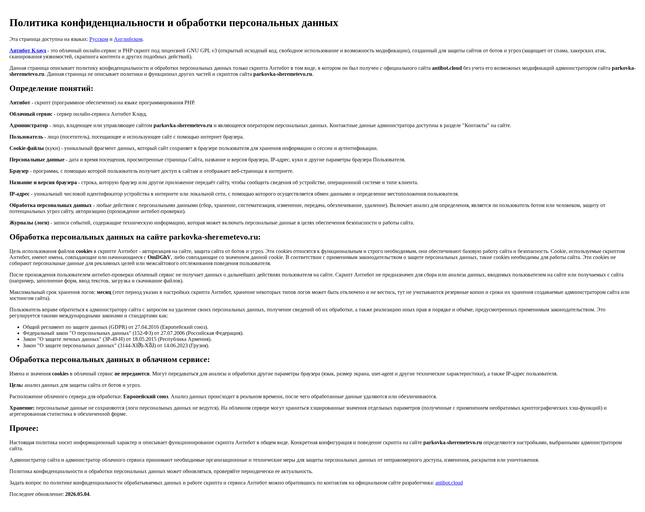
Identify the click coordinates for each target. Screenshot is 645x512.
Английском (128, 39)
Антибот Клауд (27, 50)
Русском (98, 39)
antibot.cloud (449, 482)
